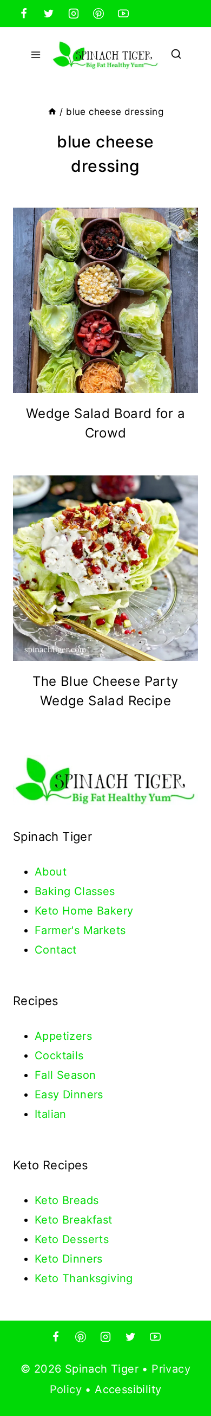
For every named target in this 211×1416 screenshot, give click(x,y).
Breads (80, 1200)
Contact (56, 949)
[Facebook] (24, 13)
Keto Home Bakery (84, 910)
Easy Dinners (69, 1094)
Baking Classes (75, 891)
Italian (51, 1114)
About (51, 871)
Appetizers (63, 1035)
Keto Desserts (72, 1239)
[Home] (52, 111)
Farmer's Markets (80, 930)
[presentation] (105, 300)
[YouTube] (123, 13)
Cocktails (59, 1055)
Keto (48, 1200)
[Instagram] (73, 13)
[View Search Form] (176, 55)
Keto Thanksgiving (84, 1278)
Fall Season (65, 1075)
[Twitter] (49, 13)
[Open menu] (36, 54)
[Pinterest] (98, 13)
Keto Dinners (69, 1258)
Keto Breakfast (74, 1219)
